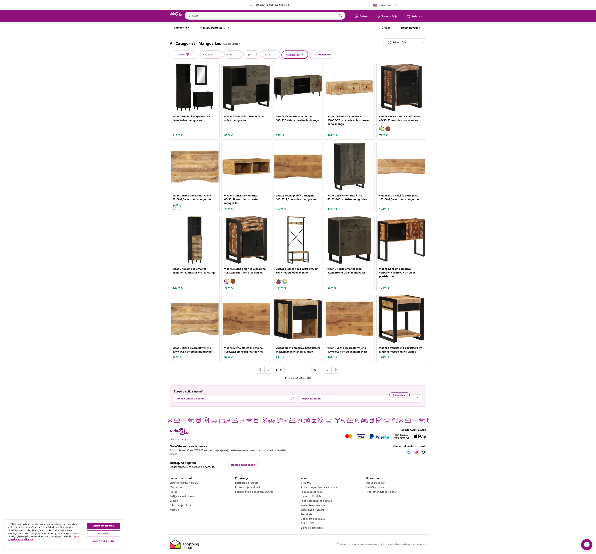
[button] (269, 5)
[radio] (381, 128)
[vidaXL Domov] (176, 14)
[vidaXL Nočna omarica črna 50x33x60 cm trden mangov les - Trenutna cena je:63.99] (349, 240)
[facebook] (409, 452)
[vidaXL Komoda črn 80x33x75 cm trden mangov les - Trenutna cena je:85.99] (246, 87)
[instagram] (416, 452)
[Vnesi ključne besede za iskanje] (340, 15)
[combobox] (265, 16)
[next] (328, 369)
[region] (64, 534)
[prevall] (261, 369)
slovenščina (385, 5)
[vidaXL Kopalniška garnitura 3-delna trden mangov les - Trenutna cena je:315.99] (194, 87)
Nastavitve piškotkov (312, 505)
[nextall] (335, 369)
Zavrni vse (103, 533)
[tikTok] (423, 452)
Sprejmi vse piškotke (103, 525)
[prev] (268, 369)
